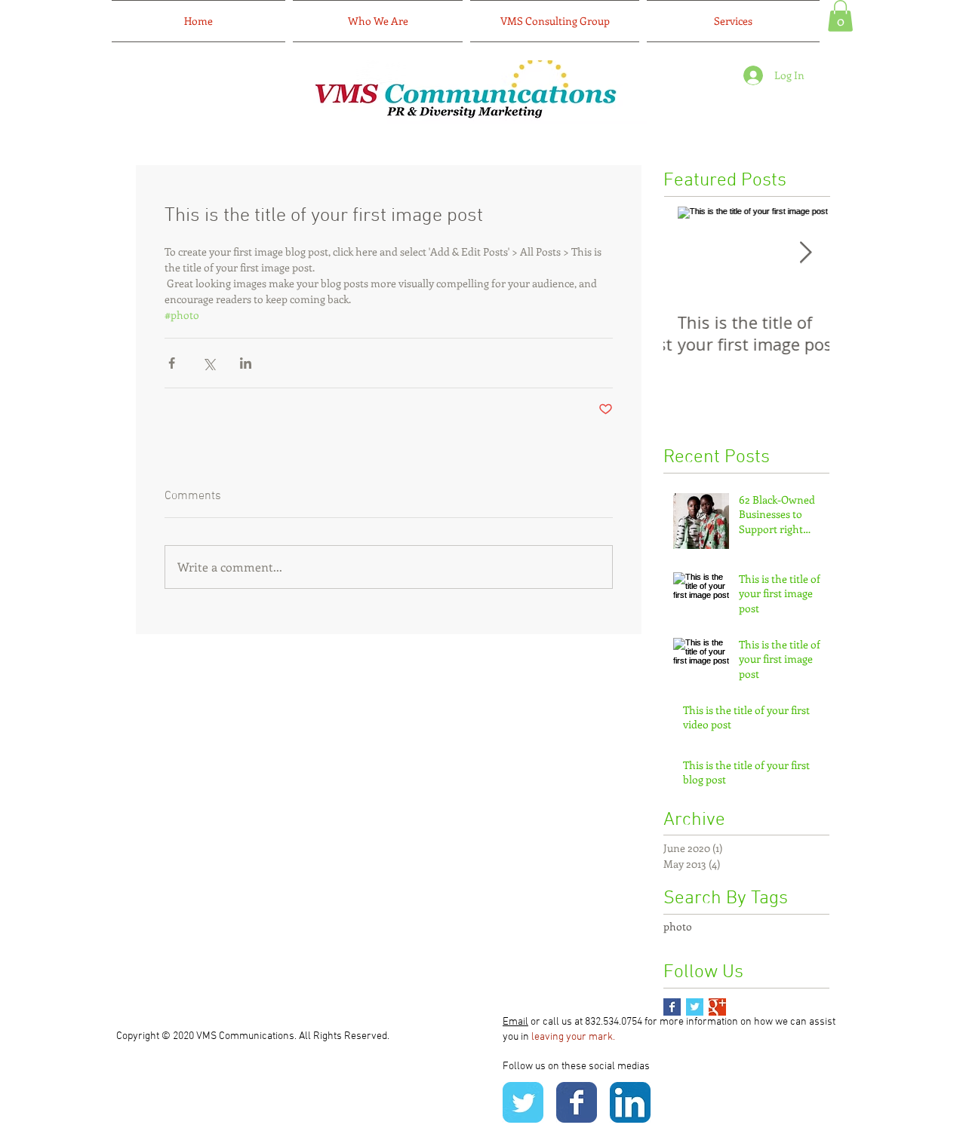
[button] (840, 16)
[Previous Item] (687, 253)
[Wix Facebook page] (576, 1102)
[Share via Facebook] (172, 363)
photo (677, 926)
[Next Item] (805, 253)
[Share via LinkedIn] (245, 363)
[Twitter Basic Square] (694, 1007)
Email (515, 1022)
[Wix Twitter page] (523, 1102)
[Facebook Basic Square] (672, 1007)
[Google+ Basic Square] (717, 1007)
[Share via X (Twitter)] (209, 363)
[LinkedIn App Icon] (630, 1102)
